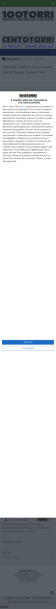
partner (22, 106)
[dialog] (28, 304)
